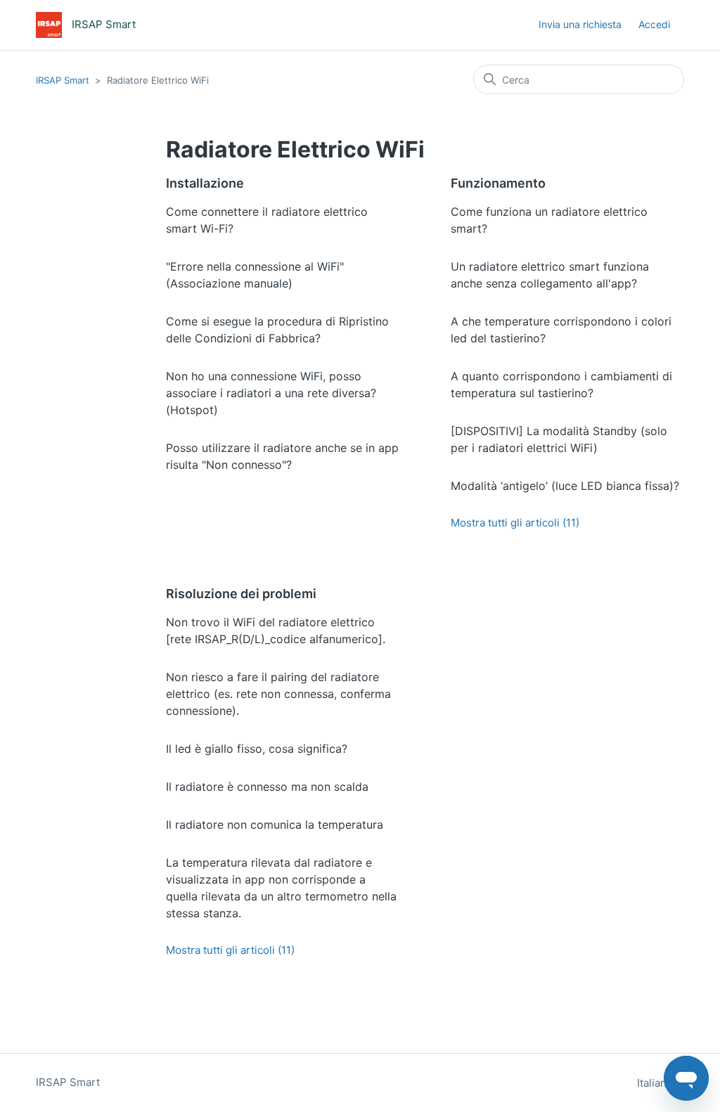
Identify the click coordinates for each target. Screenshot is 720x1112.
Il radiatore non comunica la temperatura (274, 824)
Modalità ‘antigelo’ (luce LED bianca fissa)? (565, 486)
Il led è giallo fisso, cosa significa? (256, 749)
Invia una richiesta (580, 24)
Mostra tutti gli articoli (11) (515, 522)
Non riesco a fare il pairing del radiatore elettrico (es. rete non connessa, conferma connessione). (278, 694)
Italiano (656, 1083)
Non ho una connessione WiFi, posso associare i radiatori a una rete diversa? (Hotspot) (271, 393)
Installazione (205, 183)
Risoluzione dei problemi (241, 593)
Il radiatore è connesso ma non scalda (267, 787)
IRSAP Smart (62, 80)
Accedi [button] (654, 24)
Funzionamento (498, 183)
